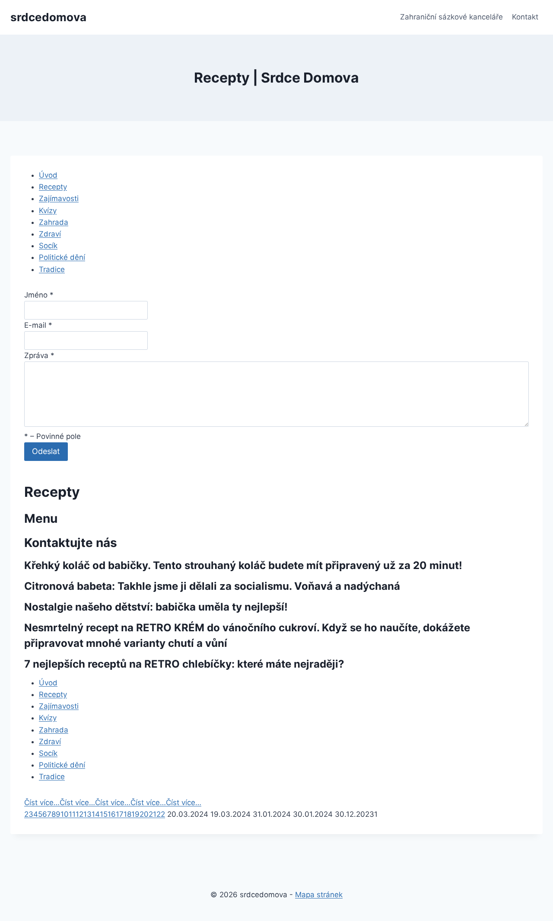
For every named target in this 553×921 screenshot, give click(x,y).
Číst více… (42, 802)
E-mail (38, 325)
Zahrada (53, 222)
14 (96, 814)
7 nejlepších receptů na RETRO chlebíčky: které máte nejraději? (184, 664)
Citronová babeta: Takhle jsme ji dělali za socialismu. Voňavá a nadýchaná (212, 586)
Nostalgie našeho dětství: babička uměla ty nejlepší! (156, 607)
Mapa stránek (319, 894)
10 (64, 814)
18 (127, 814)
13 (87, 814)
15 (104, 814)
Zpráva (39, 355)
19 (135, 814)
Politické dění (62, 257)
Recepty (53, 186)
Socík (48, 245)
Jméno (39, 295)
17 (120, 814)
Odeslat (46, 451)
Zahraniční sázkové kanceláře (451, 17)
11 (72, 814)
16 (112, 814)
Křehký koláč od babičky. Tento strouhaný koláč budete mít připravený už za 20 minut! (243, 565)
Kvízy (48, 210)
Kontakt (525, 17)
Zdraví (50, 234)
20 (144, 814)
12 (79, 814)
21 (152, 814)
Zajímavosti (59, 198)
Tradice (52, 269)
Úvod (48, 175)
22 (160, 814)
